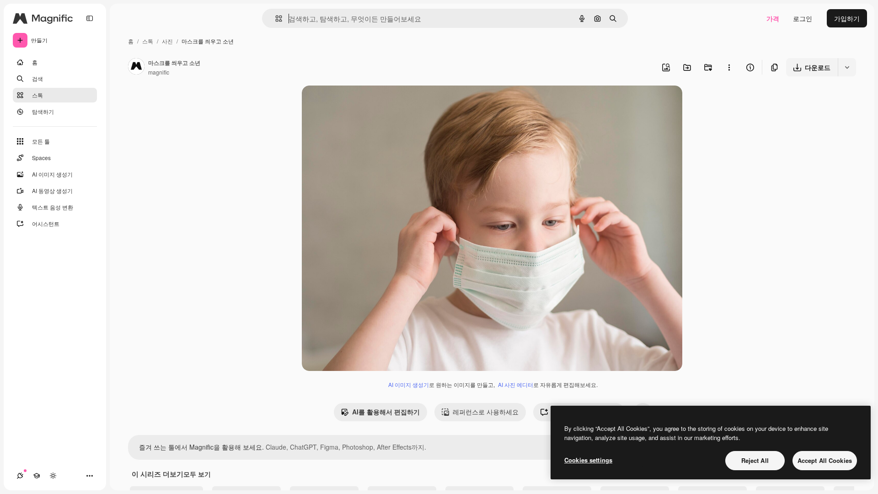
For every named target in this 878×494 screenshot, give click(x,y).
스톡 (147, 41)
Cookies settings (588, 460)
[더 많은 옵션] (729, 67)
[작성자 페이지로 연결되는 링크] (136, 67)
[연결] (20, 475)
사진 (167, 41)
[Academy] (36, 475)
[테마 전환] (53, 475)
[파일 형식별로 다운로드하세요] (847, 67)
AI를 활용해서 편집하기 (386, 411)
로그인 (802, 18)
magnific (158, 72)
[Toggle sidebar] (89, 18)
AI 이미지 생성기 (408, 384)
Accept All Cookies (825, 460)
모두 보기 (197, 473)
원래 (354, 103)
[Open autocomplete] (275, 18)
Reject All (755, 460)
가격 (772, 18)
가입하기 (847, 18)
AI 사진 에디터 (515, 384)
